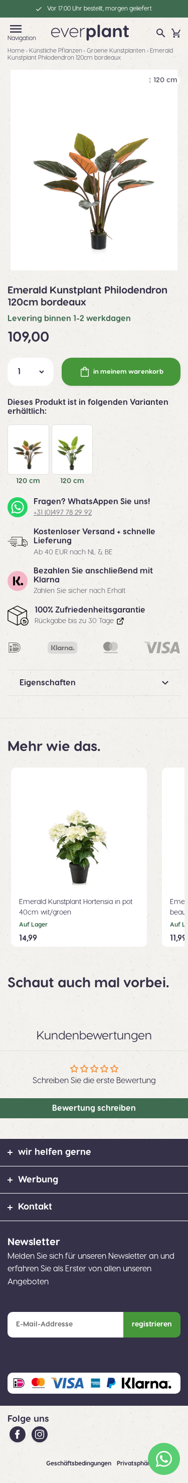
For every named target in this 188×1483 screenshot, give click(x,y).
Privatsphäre (136, 1463)
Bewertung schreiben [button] (94, 1108)
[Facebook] (19, 1434)
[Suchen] (160, 33)
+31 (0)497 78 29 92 (63, 512)
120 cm (28, 481)
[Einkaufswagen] (175, 33)
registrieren (152, 1324)
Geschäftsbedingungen (79, 1463)
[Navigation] (16, 29)
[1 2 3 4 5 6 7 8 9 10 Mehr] (31, 372)
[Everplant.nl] (90, 32)
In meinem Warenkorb (128, 372)
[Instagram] (40, 1434)
